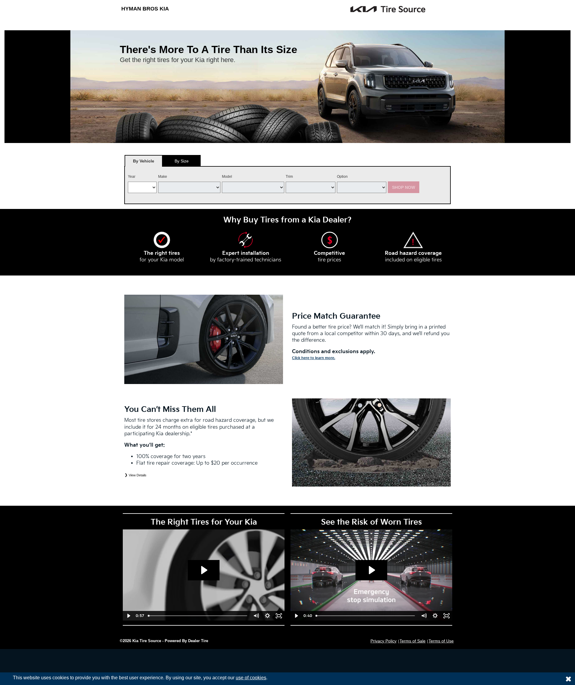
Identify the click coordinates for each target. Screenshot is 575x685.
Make (162, 176)
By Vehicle (143, 161)
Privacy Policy (383, 641)
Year (131, 176)
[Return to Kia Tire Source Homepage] (344, 9)
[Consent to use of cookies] (568, 679)
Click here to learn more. (313, 358)
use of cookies (251, 677)
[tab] (144, 161)
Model (227, 176)
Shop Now (403, 187)
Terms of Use (441, 641)
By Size (182, 161)
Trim (289, 176)
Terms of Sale (413, 641)
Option (342, 176)
